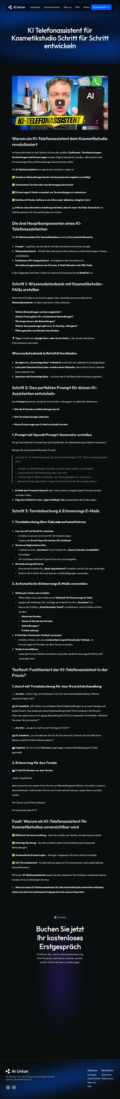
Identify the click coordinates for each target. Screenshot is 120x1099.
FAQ (89, 1086)
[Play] (60, 102)
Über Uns (92, 1082)
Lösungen (92, 1074)
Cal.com (33, 535)
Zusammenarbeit (95, 1078)
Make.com (30, 597)
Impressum (107, 1074)
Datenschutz (107, 1078)
